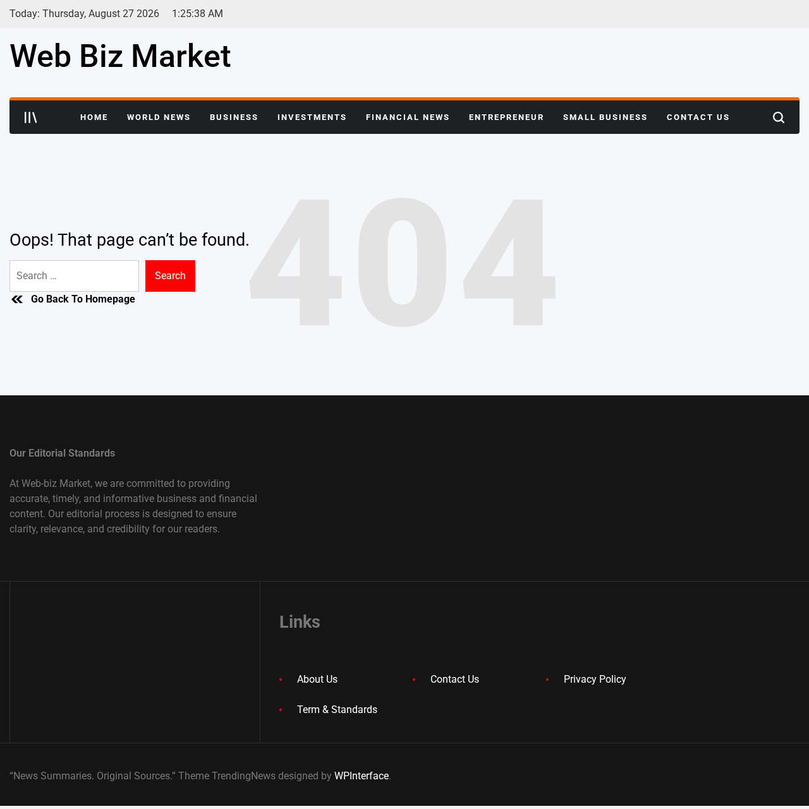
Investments (312, 117)
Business (234, 117)
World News (159, 117)
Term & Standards (337, 710)
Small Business (605, 117)
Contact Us (698, 117)
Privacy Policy (595, 679)
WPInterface (361, 776)
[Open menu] (30, 117)
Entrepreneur (506, 117)
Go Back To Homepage (83, 299)
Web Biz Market (120, 56)
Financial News (408, 117)
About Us (317, 679)
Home (94, 117)
